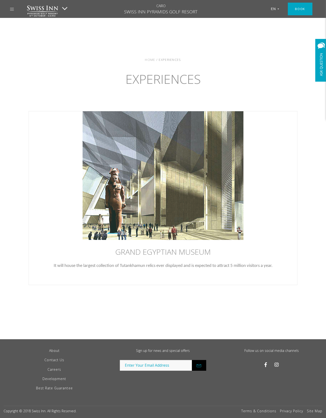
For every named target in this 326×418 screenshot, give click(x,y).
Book (300, 9)
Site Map (314, 411)
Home (150, 60)
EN (273, 9)
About (54, 350)
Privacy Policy (291, 411)
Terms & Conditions (258, 411)
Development (54, 378)
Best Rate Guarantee (54, 388)
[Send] (199, 365)
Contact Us (54, 360)
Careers (54, 369)
